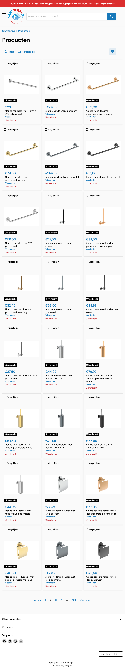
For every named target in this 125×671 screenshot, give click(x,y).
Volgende (85, 600)
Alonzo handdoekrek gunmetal (62, 177)
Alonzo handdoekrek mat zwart (103, 177)
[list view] (119, 51)
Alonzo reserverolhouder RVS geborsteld (21, 377)
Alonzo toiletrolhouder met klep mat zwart (101, 578)
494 (74, 600)
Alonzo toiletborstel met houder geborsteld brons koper (100, 378)
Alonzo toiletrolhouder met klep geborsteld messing (19, 578)
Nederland (109, 654)
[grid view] (112, 51)
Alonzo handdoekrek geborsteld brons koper (99, 112)
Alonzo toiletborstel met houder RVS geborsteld (18, 512)
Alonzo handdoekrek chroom (61, 110)
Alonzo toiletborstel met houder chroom (58, 377)
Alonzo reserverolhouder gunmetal (59, 311)
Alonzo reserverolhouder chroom (59, 245)
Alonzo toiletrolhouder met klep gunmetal (60, 578)
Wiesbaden (10, 117)
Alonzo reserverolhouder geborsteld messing (18, 311)
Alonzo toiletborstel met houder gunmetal (58, 446)
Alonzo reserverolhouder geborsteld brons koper (99, 245)
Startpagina (8, 31)
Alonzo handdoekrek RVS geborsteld (18, 245)
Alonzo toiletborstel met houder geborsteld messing (20, 446)
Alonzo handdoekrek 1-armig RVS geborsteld (20, 112)
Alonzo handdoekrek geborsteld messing (16, 179)
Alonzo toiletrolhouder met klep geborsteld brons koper (101, 512)
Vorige (37, 600)
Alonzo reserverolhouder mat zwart (102, 311)
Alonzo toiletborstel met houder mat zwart (99, 446)
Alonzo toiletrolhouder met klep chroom (60, 512)
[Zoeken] (111, 16)
